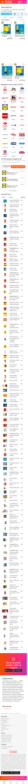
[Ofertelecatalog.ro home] (9, 1)
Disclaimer (3, 778)
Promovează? (4, 720)
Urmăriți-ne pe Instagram (6, 738)
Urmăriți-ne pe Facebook (6, 736)
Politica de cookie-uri (13, 780)
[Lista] (21, 2)
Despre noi (3, 727)
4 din (5, 19)
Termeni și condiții (10, 778)
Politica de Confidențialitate (20, 778)
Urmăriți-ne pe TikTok (6, 741)
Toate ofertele (7, 5)
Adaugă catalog (4, 728)
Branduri (3, 723)
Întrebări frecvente (5, 718)
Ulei (12, 5)
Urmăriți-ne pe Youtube (6, 740)
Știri (2, 730)
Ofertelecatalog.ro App (6, 725)
